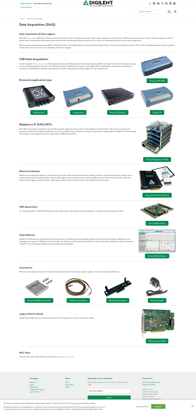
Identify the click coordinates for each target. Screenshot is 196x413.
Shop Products (26, 3)
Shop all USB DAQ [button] (157, 80)
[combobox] (151, 12)
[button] (157, 66)
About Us (33, 382)
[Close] (192, 406)
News (67, 378)
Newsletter (69, 384)
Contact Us (147, 378)
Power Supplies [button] (157, 300)
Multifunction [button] (39, 112)
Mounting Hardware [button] (117, 300)
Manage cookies (142, 406)
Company (34, 378)
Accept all (158, 406)
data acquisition (40, 64)
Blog (67, 382)
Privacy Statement (74, 403)
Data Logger (31, 38)
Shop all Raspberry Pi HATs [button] (157, 159)
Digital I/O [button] (157, 112)
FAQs (32, 384)
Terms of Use (21, 409)
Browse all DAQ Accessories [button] (38, 300)
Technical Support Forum (151, 382)
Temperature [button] (78, 112)
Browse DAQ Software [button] (157, 256)
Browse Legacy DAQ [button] (157, 341)
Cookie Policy (57, 403)
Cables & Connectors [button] (78, 300)
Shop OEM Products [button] (157, 223)
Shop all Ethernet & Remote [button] (157, 195)
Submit (109, 397)
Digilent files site (67, 357)
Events (67, 387)
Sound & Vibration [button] (118, 112)
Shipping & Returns (37, 389)
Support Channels (149, 384)
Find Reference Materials (42, 3)
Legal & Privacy (35, 392)
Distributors (34, 387)
